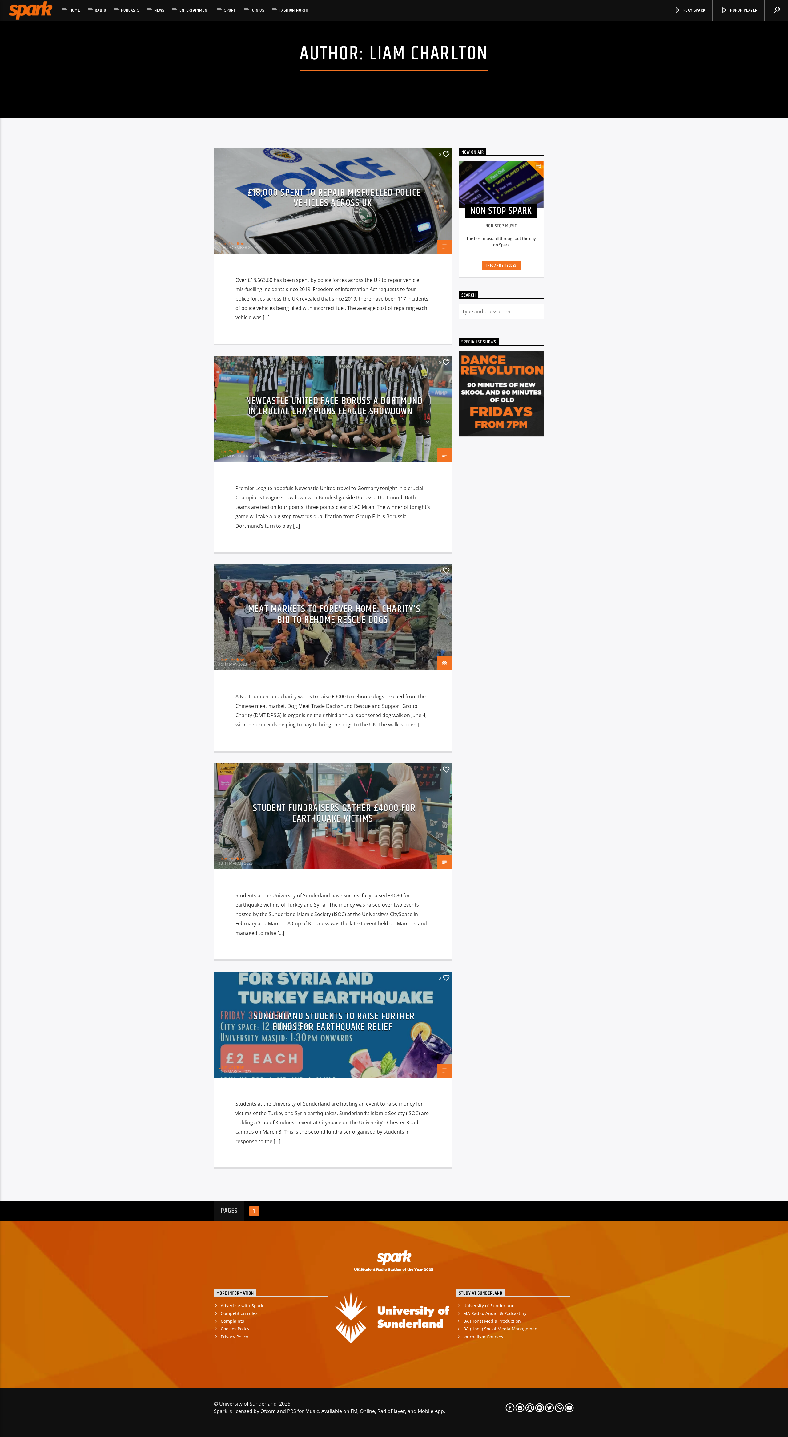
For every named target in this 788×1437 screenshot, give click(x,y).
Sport (230, 10)
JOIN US (257, 10)
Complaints (232, 1321)
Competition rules (239, 1313)
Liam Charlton (428, 54)
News (159, 10)
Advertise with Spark (242, 1306)
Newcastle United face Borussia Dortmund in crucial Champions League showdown (334, 406)
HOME (75, 10)
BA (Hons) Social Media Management (501, 1329)
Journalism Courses (483, 1337)
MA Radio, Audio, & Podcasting (495, 1313)
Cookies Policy (235, 1329)
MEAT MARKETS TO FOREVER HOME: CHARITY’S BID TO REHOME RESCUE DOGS (334, 614)
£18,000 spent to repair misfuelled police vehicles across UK (334, 198)
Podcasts (130, 10)
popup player (743, 10)
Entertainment (194, 10)
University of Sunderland (489, 1306)
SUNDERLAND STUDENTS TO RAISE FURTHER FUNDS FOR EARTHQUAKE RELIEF (334, 1022)
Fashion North (293, 10)
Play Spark (694, 10)
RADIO (100, 10)
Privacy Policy (234, 1337)
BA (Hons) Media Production (492, 1321)
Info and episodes (501, 265)
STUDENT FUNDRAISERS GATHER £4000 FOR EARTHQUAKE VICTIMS (334, 813)
